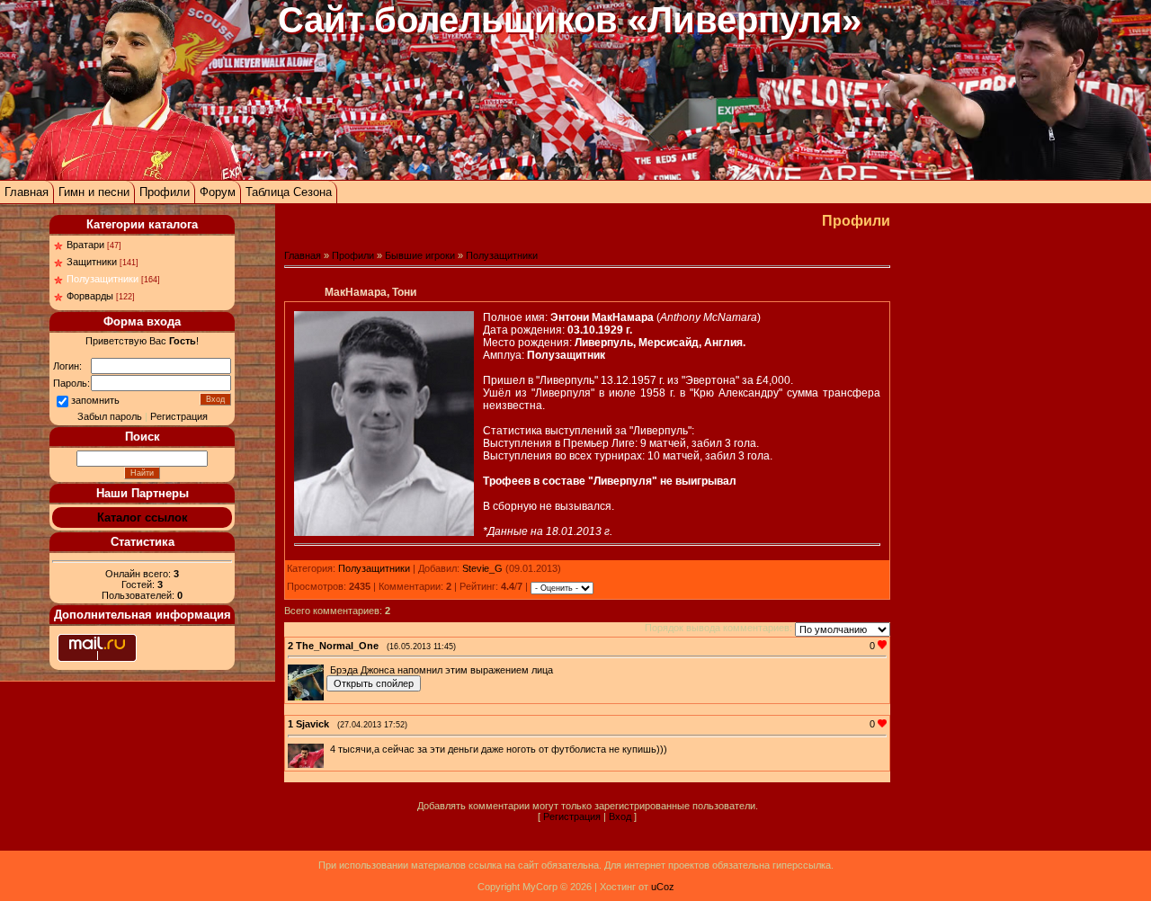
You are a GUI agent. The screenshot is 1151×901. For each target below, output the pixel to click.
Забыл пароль (109, 416)
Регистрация (179, 416)
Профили (164, 192)
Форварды (90, 295)
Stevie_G (482, 568)
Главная (26, 192)
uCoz (662, 886)
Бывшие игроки (420, 255)
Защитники (92, 261)
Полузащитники (102, 278)
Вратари (85, 244)
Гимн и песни (93, 192)
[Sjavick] (328, 749)
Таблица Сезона (288, 192)
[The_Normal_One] (328, 670)
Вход (620, 816)
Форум (218, 192)
